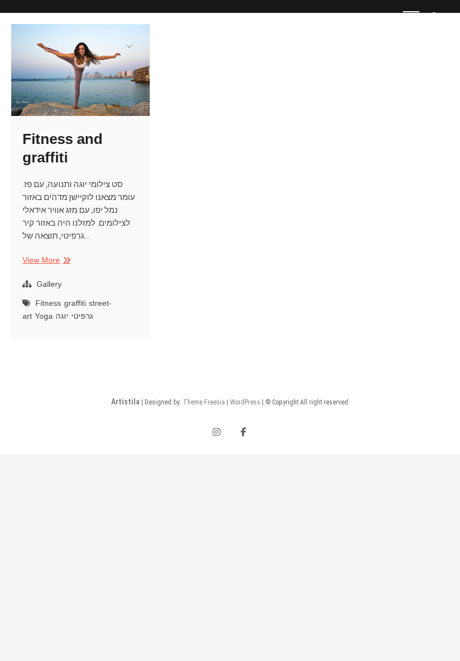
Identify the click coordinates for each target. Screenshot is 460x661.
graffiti (75, 303)
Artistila (125, 401)
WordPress (245, 402)
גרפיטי (82, 315)
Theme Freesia (204, 402)
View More (45, 260)
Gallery (49, 284)
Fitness (48, 303)
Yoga (44, 315)
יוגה (62, 315)
